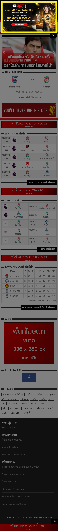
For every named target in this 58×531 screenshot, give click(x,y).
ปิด (53, 35)
